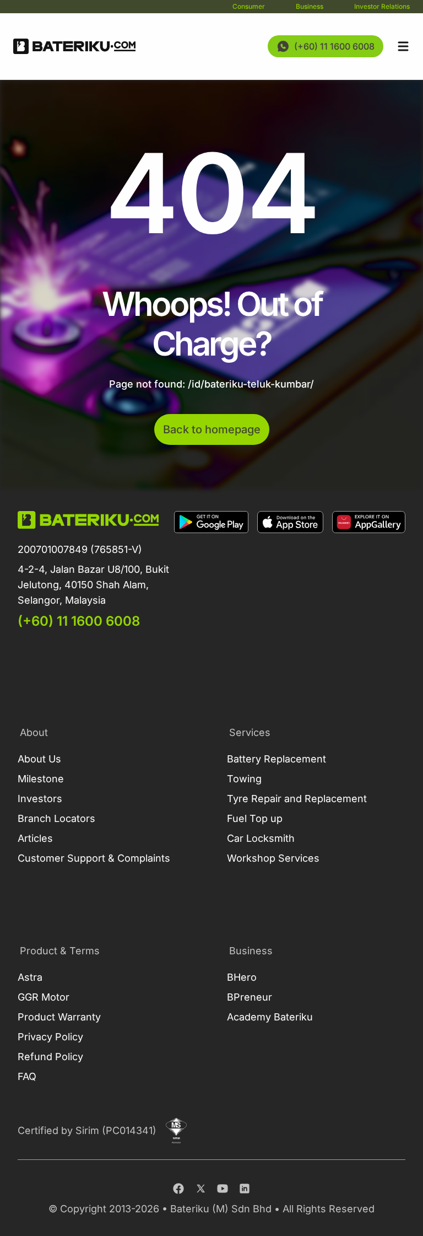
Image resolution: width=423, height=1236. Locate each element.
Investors (40, 798)
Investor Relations (382, 6)
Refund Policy (50, 1056)
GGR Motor (43, 997)
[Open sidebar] (403, 46)
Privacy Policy (50, 1036)
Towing (244, 778)
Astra (30, 977)
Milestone (41, 778)
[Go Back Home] (74, 46)
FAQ (27, 1076)
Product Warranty (59, 1017)
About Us (39, 759)
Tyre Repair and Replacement (297, 798)
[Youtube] (222, 1188)
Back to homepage (212, 429)
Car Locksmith (261, 838)
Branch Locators (56, 818)
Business (309, 6)
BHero (242, 977)
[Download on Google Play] (211, 570)
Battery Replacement (276, 759)
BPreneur (249, 997)
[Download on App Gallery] (368, 570)
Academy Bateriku (270, 1017)
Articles (35, 838)
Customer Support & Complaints (94, 858)
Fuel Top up (255, 818)
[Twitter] (200, 1188)
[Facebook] (178, 1188)
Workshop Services (273, 858)
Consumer (248, 6)
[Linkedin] (244, 1188)
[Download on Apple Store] (290, 570)
